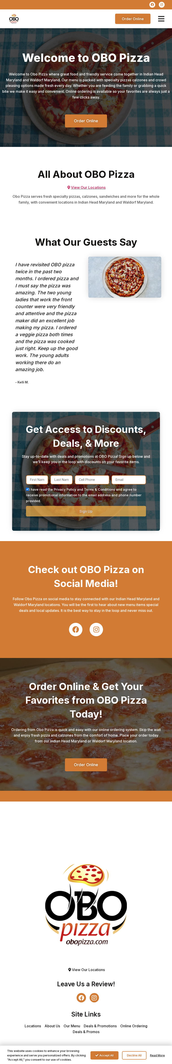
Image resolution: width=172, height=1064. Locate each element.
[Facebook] (152, 5)
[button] (161, 18)
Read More (157, 1055)
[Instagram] (162, 5)
